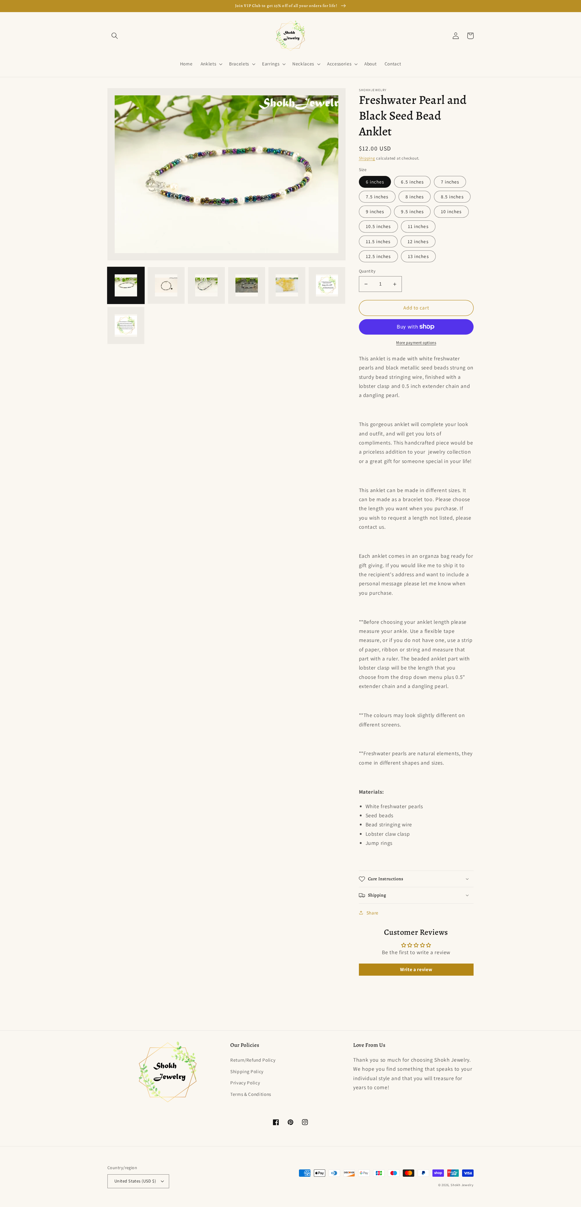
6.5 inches (412, 182)
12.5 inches (378, 256)
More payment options (416, 342)
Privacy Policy (245, 1083)
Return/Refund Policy (252, 1060)
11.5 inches (378, 241)
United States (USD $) (135, 1181)
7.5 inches (377, 196)
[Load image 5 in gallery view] (286, 285)
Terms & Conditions (250, 1094)
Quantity (367, 271)
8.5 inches (452, 196)
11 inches (418, 226)
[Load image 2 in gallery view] (166, 285)
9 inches (375, 211)
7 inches (450, 182)
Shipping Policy (247, 1071)
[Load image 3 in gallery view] (206, 285)
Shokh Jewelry (462, 1185)
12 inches (418, 241)
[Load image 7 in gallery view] (125, 325)
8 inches (414, 196)
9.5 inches (412, 211)
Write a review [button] (416, 969)
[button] (114, 35)
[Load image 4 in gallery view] (246, 285)
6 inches (375, 182)
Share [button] (372, 913)
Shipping (367, 158)
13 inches (418, 256)
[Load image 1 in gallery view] (125, 285)
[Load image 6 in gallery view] (327, 285)
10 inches (451, 211)
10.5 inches (378, 226)
